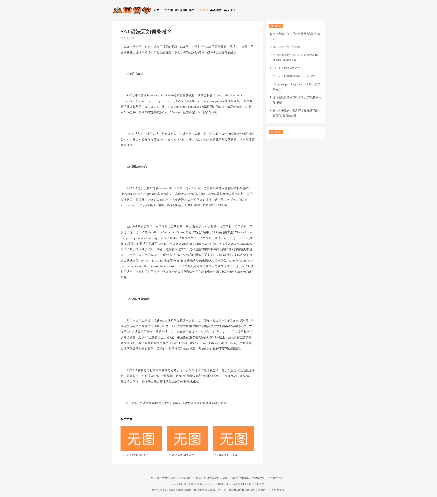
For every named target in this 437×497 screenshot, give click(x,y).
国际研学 (181, 10)
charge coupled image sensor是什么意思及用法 (296, 87)
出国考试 (202, 10)
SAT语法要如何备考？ (134, 455)
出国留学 (167, 10)
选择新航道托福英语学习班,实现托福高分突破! (297, 100)
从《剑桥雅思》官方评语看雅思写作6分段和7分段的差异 (296, 57)
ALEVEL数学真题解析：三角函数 (294, 76)
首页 (157, 10)
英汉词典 (230, 10)
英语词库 (216, 10)
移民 (192, 10)
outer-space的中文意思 (286, 46)
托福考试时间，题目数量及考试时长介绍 (297, 36)
